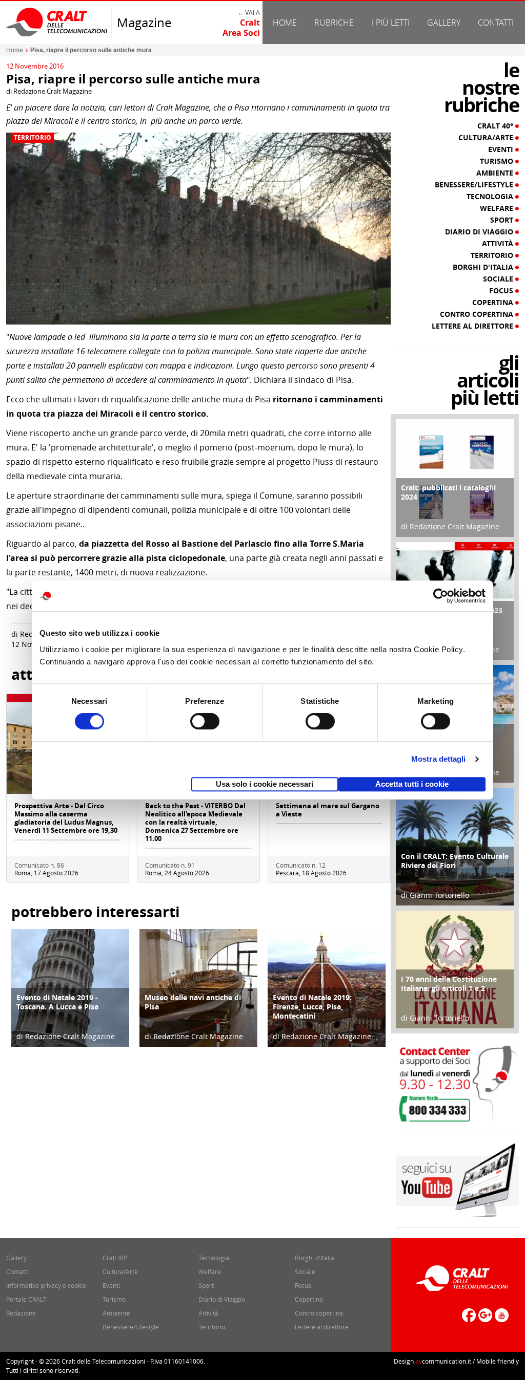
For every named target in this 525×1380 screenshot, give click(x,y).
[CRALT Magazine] (57, 22)
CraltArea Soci (241, 27)
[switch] (204, 721)
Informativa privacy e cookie (46, 1285)
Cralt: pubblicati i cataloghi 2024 (448, 492)
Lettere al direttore (473, 326)
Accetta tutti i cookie (412, 784)
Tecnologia (491, 196)
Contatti (496, 22)
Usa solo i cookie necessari (264, 784)
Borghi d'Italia (484, 267)
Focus (502, 290)
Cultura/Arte (486, 137)
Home (285, 22)
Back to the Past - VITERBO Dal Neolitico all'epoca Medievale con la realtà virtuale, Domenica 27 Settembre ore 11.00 (195, 822)
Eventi (501, 149)
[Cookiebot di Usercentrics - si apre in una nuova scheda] (441, 595)
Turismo (497, 161)
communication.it (443, 1361)
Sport (502, 220)
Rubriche (334, 22)
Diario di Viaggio (480, 231)
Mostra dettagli (438, 758)
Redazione (21, 1313)
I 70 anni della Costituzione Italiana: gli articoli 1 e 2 (449, 983)
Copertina (493, 302)
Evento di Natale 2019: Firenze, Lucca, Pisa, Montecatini (312, 1007)
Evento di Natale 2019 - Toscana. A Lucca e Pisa (57, 1002)
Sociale (499, 279)
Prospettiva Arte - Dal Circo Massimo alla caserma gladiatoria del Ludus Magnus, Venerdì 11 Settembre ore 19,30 (65, 818)
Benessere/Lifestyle (475, 184)
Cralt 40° (496, 126)
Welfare (497, 208)
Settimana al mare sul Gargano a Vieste (327, 809)
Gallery (443, 22)
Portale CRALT (26, 1299)
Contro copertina (477, 314)
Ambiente (495, 173)
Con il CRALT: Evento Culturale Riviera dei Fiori (455, 860)
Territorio (32, 138)
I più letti (391, 22)
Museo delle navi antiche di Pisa (193, 1002)
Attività (498, 243)
